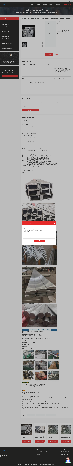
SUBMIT (39, 240)
